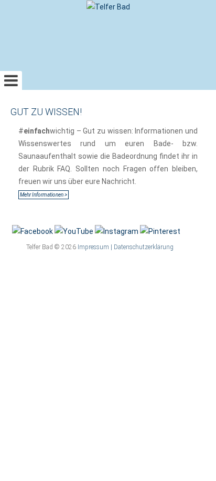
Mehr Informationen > (43, 195)
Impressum (93, 247)
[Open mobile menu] (11, 80)
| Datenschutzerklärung (142, 247)
